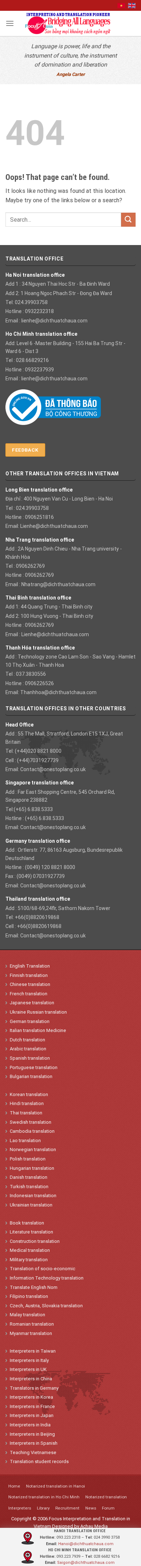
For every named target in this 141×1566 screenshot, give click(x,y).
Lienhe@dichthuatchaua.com (54, 526)
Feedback (25, 450)
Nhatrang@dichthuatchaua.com (58, 584)
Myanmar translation (31, 1333)
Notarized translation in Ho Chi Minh (44, 1496)
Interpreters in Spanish (33, 1443)
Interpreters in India (30, 1424)
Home (14, 1486)
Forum (108, 1508)
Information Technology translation (47, 1278)
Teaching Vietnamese (33, 1452)
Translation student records (39, 1461)
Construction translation (35, 1241)
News (90, 1508)
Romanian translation (32, 1324)
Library (43, 1508)
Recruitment (67, 1508)
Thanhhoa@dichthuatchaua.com (58, 692)
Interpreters (19, 1508)
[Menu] (9, 23)
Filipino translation (29, 1296)
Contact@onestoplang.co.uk (53, 769)
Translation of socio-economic (42, 1268)
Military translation (29, 1259)
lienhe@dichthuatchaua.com (54, 320)
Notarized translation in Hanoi (55, 1486)
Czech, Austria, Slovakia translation (46, 1305)
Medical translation (30, 1250)
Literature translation (31, 1232)
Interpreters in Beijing (32, 1434)
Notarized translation (106, 1496)
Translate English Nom (33, 1287)
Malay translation (27, 1314)
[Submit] (128, 220)
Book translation (27, 1223)
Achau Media (94, 1526)
